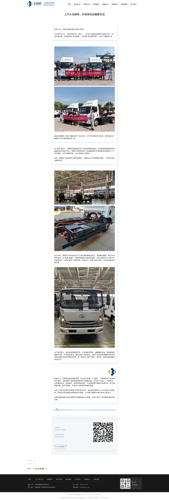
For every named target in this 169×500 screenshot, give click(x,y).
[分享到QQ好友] (40, 468)
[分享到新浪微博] (36, 468)
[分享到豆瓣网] (43, 468)
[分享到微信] (38, 468)
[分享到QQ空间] (34, 468)
